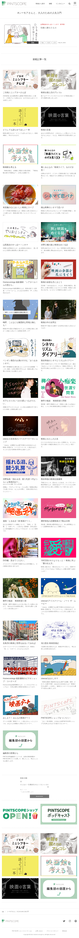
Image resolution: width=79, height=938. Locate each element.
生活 (48, 42)
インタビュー (60, 3)
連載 (50, 3)
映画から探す (40, 3)
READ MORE (39, 796)
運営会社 (64, 931)
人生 (54, 42)
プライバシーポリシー (52, 931)
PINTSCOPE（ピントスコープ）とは (22, 931)
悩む (43, 42)
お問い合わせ (39, 931)
